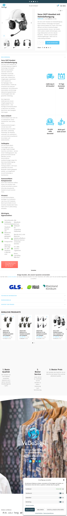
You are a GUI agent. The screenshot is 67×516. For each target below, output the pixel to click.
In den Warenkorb (52, 42)
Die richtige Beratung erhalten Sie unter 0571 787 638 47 (10, 264)
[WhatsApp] (37, 1)
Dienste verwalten (30, 505)
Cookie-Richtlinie (39, 513)
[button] (64, 480)
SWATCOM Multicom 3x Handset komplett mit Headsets (8, 333)
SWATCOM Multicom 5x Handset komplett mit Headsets (25, 333)
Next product (62, 10)
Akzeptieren (30, 509)
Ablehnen (40, 509)
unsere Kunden (12, 276)
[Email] (33, 1)
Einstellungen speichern (55, 509)
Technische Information (9, 295)
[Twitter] (31, 1)
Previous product (59, 10)
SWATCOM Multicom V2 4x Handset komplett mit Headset (41, 333)
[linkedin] (36, 1)
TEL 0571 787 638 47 (33, 5)
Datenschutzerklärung (48, 513)
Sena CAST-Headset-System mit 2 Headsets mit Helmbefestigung (58, 333)
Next (60, 287)
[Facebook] (29, 1)
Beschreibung (5, 57)
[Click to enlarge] (4, 35)
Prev (6, 287)
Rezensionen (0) (6, 300)
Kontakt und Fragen (7, 304)
